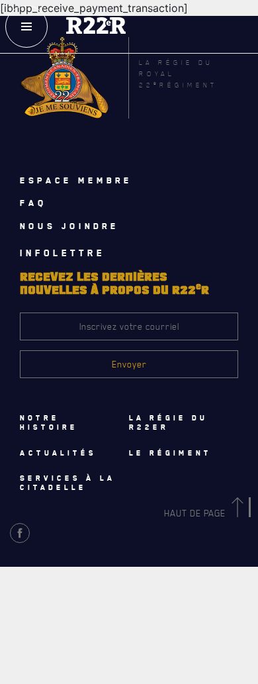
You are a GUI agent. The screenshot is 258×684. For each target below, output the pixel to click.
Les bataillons (57, 669)
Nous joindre (69, 225)
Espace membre (76, 180)
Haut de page (196, 512)
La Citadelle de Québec (73, 581)
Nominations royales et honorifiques (103, 610)
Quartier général (64, 640)
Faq (33, 202)
